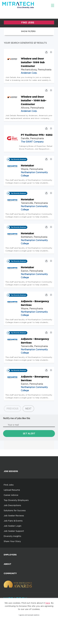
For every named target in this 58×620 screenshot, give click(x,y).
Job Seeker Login (12, 526)
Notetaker (27, 165)
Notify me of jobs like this (16, 418)
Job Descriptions (12, 505)
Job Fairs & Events (13, 521)
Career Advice (11, 495)
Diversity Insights (12, 536)
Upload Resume (12, 490)
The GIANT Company (32, 141)
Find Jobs (9, 485)
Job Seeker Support (14, 531)
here (47, 603)
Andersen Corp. (29, 73)
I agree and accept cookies (29, 615)
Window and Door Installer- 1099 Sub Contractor (33, 62)
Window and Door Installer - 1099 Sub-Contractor (33, 100)
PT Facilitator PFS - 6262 (36, 134)
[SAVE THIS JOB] (51, 52)
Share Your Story (12, 541)
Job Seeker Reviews (14, 515)
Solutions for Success (15, 510)
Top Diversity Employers (16, 500)
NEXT (28, 408)
